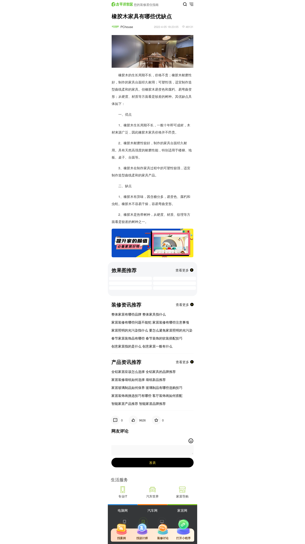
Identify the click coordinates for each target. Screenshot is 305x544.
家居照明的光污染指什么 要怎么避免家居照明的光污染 (151, 330)
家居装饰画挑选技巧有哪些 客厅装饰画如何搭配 (146, 395)
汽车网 (152, 510)
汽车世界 (152, 496)
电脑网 (123, 510)
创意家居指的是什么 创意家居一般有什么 (141, 346)
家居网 (182, 510)
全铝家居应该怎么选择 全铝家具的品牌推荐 (143, 371)
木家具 (150, 132)
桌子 (121, 157)
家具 (131, 82)
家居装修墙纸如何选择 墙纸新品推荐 (138, 379)
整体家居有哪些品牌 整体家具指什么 (138, 314)
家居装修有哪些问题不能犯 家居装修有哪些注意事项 (150, 322)
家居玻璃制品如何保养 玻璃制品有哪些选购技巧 (146, 387)
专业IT (122, 496)
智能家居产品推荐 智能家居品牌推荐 (138, 403)
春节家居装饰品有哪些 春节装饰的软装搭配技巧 (146, 338)
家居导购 (182, 496)
